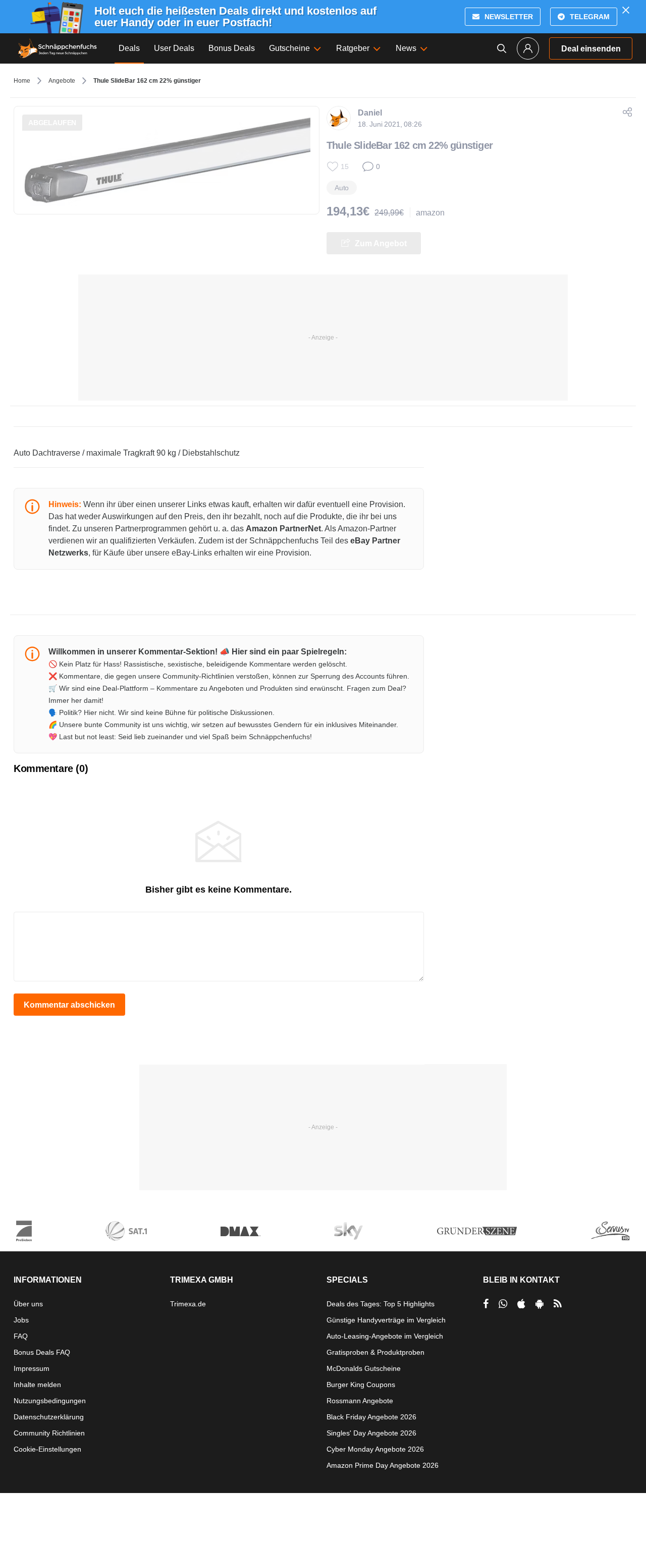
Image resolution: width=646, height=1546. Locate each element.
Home (22, 80)
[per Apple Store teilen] (521, 1304)
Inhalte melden (37, 1385)
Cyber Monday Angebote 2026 (375, 1449)
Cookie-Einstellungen (47, 1449)
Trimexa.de (188, 1304)
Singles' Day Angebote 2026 (371, 1433)
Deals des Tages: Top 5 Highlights (381, 1304)
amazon (430, 212)
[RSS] (558, 1304)
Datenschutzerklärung (49, 1417)
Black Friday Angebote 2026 (371, 1417)
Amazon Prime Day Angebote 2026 (383, 1465)
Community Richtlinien (49, 1433)
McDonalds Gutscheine (364, 1368)
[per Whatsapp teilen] (503, 1304)
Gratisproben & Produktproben (375, 1352)
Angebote (61, 80)
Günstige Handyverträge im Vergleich (386, 1320)
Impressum (31, 1368)
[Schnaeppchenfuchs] (57, 48)
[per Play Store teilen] (539, 1304)
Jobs (21, 1320)
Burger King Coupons (361, 1385)
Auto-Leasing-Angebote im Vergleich (385, 1336)
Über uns (28, 1304)
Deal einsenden (591, 48)
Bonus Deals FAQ (42, 1352)
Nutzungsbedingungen (50, 1401)
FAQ (21, 1336)
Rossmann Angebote (360, 1401)
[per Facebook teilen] (486, 1304)
